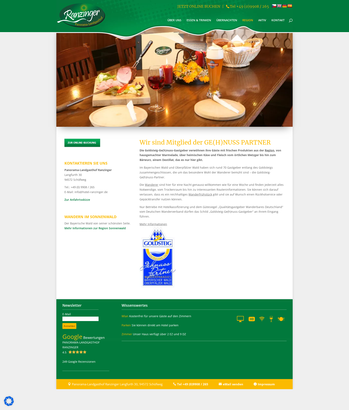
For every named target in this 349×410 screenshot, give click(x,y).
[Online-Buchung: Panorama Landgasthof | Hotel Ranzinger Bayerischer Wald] (82, 146)
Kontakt (278, 20)
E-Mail (66, 314)
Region (247, 20)
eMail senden (233, 384)
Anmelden (69, 326)
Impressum (266, 384)
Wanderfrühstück (200, 194)
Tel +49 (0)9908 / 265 (249, 6)
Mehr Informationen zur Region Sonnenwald (95, 228)
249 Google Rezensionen (79, 362)
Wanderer (151, 185)
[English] (279, 6)
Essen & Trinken (199, 20)
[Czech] (274, 6)
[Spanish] (289, 6)
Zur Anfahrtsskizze (77, 200)
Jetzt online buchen (198, 6)
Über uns (174, 20)
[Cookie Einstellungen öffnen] (9, 405)
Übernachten (226, 20)
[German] (284, 6)
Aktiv (262, 20)
